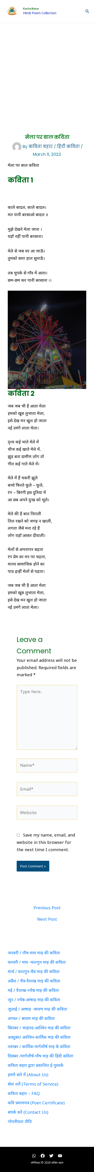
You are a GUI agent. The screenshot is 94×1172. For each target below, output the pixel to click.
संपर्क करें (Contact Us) (28, 1112)
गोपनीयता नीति (20, 1121)
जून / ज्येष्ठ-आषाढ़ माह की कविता (34, 999)
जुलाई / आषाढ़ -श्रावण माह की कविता (37, 1009)
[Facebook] (43, 1156)
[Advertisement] (47, 72)
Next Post (47, 919)
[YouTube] (60, 1156)
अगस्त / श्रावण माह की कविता (31, 1018)
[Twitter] (51, 1156)
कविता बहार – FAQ (24, 1093)
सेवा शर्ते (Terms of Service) (33, 1084)
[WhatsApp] (34, 1156)
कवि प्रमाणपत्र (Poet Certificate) (36, 1102)
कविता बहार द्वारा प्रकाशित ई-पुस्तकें (35, 1065)
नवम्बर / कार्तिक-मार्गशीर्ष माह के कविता (39, 1046)
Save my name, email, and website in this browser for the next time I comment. (46, 842)
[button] (87, 11)
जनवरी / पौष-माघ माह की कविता (34, 952)
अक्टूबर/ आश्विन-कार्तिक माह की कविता (39, 1037)
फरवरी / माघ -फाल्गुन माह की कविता (37, 962)
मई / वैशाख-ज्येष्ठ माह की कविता (33, 990)
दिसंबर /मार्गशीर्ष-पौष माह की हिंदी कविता (40, 1056)
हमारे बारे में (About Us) (28, 1074)
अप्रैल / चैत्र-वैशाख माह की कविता (34, 981)
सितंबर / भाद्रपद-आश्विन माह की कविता (39, 1027)
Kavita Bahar (31, 8)
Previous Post (47, 908)
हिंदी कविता (68, 146)
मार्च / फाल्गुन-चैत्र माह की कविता (34, 971)
